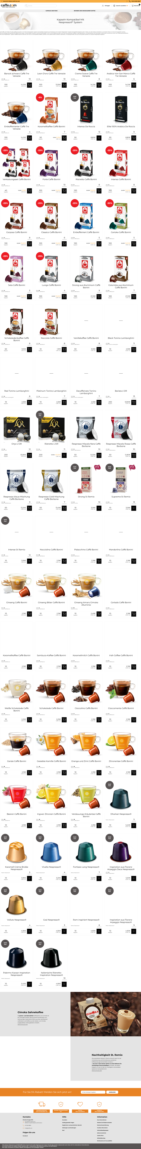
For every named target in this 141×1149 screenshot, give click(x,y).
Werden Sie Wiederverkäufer (104, 1122)
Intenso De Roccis (86, 126)
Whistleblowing (101, 1138)
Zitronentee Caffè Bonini (121, 761)
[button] (1, 1)
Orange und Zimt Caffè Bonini (86, 761)
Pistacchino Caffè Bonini (86, 549)
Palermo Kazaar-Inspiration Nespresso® (16, 974)
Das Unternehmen (101, 1119)
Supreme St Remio (121, 496)
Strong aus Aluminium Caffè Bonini (86, 286)
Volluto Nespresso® (16, 920)
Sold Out (99, 138)
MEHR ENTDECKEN (23, 1024)
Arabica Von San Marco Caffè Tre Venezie (121, 74)
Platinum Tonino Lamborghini (51, 391)
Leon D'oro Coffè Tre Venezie (51, 73)
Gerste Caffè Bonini (16, 761)
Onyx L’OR (17, 444)
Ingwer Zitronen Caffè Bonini (51, 814)
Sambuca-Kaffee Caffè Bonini (51, 655)
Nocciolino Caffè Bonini (51, 549)
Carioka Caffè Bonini (121, 232)
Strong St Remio (86, 496)
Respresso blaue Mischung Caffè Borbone (16, 497)
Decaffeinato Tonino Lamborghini (86, 392)
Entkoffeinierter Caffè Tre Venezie (16, 127)
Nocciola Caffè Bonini (51, 338)
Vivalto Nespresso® (51, 867)
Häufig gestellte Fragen (68, 1122)
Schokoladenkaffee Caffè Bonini (16, 339)
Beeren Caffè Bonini (16, 814)
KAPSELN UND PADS (52, 10)
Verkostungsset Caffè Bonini (17, 179)
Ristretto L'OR (51, 444)
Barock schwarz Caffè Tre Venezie (16, 74)
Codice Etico (100, 1135)
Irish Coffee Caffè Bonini (121, 655)
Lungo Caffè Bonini (51, 285)
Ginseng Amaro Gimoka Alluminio (86, 603)
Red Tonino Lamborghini (16, 391)
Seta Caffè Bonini (16, 285)
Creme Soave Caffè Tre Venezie (86, 74)
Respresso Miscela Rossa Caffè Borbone (121, 445)
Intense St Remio (16, 549)
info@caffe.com (28, 1128)
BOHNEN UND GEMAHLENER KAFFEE (84, 10)
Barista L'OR (121, 391)
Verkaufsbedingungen (102, 1130)
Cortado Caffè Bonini (121, 602)
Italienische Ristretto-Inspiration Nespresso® (51, 974)
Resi (63, 1130)
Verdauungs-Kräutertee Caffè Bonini (86, 815)
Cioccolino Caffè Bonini (86, 708)
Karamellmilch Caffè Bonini (86, 655)
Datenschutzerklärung (103, 1125)
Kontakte (64, 1119)
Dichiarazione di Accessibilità (104, 1140)
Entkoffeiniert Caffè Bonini (86, 232)
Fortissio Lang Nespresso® (86, 867)
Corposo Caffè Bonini (16, 232)
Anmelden (112, 1092)
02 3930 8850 (28, 1125)
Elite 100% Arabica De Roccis (121, 126)
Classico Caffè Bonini (51, 232)
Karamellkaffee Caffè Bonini (51, 126)
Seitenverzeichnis (101, 1133)
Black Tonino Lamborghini (121, 338)
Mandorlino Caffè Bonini (121, 549)
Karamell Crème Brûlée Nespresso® (16, 868)
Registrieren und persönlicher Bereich (72, 1125)
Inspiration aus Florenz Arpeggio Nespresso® (121, 921)
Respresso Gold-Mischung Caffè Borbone (51, 497)
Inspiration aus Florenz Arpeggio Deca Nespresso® (121, 868)
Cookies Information (102, 1127)
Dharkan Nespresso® (121, 814)
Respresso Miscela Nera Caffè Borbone (86, 445)
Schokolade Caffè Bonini (51, 708)
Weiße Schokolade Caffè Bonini (17, 709)
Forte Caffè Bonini (51, 179)
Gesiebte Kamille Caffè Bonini (51, 761)
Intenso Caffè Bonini (121, 179)
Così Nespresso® (51, 920)
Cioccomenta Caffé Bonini (121, 708)
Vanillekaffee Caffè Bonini (86, 338)
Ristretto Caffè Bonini (86, 179)
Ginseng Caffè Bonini (16, 602)
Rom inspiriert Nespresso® (86, 920)
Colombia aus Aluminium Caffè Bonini (121, 286)
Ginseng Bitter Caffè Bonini (51, 602)
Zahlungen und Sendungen (69, 1127)
